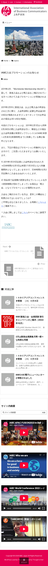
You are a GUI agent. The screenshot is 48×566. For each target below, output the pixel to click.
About (5, 2)
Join (11, 2)
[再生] (4, 508)
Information (28, 2)
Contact (18, 2)
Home (6, 61)
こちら (25, 212)
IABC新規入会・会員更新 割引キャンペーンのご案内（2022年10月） (30, 319)
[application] (24, 498)
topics (16, 61)
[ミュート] (39, 508)
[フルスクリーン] (43, 508)
